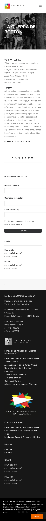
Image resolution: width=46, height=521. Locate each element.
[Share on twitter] (15, 157)
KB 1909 (8, 453)
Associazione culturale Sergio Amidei (20, 365)
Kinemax (8, 449)
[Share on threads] (19, 157)
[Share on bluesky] (31, 157)
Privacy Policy (16, 224)
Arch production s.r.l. (13, 378)
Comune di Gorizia (12, 381)
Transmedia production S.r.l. (16, 374)
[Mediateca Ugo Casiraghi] (16, 6)
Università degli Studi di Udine (17, 368)
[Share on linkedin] (25, 157)
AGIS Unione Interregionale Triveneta (20, 384)
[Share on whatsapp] (28, 157)
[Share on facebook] (12, 157)
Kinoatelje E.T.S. (11, 371)
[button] (40, 6)
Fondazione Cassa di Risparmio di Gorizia (22, 437)
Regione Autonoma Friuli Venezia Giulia (21, 358)
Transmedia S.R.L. (12, 361)
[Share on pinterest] (22, 157)
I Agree (36, 516)
